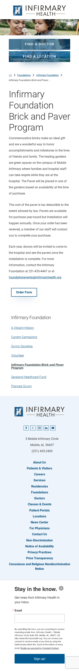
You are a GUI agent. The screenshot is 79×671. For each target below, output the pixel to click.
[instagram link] (39, 428)
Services (39, 480)
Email (18, 610)
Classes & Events (39, 504)
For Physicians (40, 528)
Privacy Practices (39, 552)
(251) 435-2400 (42, 451)
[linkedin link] (46, 428)
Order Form (24, 292)
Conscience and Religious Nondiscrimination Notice (39, 566)
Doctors (39, 498)
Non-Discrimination (39, 540)
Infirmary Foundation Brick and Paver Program (37, 366)
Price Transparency (39, 558)
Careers (39, 474)
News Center (39, 522)
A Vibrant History (22, 328)
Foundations (24, 75)
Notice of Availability (39, 546)
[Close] (61, 588)
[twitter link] (32, 428)
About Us (39, 462)
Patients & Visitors (39, 468)
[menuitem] (39, 328)
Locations (39, 516)
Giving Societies (22, 346)
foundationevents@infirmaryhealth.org (35, 277)
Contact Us (39, 534)
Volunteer (17, 355)
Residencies (39, 486)
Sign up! (39, 658)
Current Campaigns (24, 337)
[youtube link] (52, 428)
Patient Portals (39, 510)
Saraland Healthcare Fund (28, 377)
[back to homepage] (10, 75)
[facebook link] (26, 428)
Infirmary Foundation (47, 75)
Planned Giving (21, 386)
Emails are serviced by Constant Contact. (40, 647)
